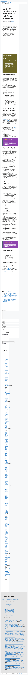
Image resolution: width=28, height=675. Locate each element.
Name (3, 321)
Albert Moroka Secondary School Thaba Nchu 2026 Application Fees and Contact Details (14, 665)
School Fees (7, 65)
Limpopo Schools (8, 605)
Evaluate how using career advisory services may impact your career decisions (7, 379)
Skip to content (4, 1)
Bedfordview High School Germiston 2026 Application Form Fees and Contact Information (14, 658)
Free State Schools (9, 606)
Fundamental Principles (12, 60)
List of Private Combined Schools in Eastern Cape (9, 294)
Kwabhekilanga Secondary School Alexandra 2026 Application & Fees (14, 655)
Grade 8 (8, 269)
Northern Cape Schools (10, 614)
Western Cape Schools (9, 611)
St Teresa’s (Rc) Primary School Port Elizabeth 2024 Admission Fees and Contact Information (9, 297)
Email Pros (21, 673)
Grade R (15, 118)
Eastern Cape (11, 28)
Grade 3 (5, 119)
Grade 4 (7, 120)
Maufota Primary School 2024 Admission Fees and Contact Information (9, 300)
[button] (3, 3)
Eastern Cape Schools (9, 610)
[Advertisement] (12, 45)
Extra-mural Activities (9, 64)
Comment (4, 310)
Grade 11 (9, 268)
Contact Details (8, 68)
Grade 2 (4, 271)
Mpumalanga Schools (9, 609)
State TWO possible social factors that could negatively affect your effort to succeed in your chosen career (7, 476)
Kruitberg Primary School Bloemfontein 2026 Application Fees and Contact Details (14, 668)
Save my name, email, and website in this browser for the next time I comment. (9, 331)
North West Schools (9, 615)
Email (3, 323)
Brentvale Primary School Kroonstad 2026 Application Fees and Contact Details (14, 661)
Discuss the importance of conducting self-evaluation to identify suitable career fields (7, 395)
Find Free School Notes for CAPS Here (10, 599)
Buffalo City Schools (12, 291)
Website (4, 326)
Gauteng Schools (8, 604)
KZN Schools (8, 608)
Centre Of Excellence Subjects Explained (9, 62)
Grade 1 (13, 123)
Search (3, 340)
